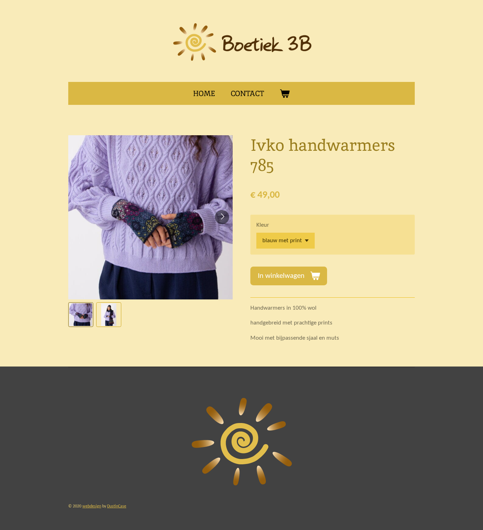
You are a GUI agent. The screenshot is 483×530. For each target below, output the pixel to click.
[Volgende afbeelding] (222, 217)
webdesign (91, 506)
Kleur (262, 225)
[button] (80, 314)
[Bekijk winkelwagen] (285, 93)
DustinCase (116, 506)
